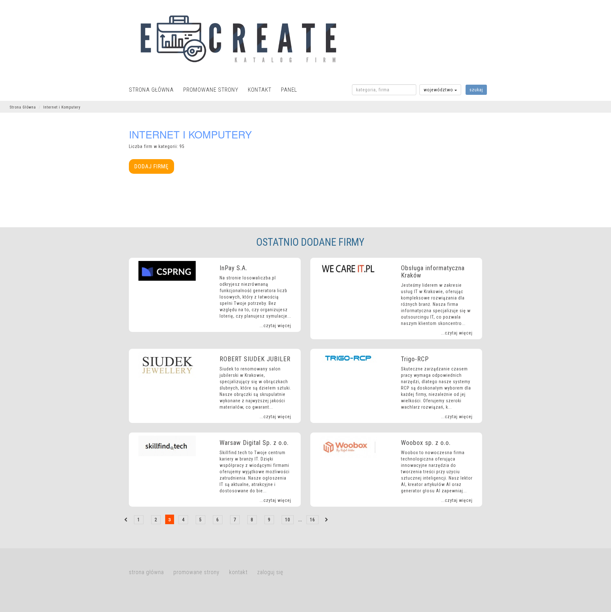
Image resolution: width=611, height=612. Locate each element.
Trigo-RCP (415, 359)
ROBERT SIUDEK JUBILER (255, 359)
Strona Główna (23, 107)
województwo (439, 89)
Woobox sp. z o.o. (426, 443)
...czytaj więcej (275, 325)
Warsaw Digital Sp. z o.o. (254, 443)
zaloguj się (270, 572)
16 (312, 519)
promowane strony (210, 89)
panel (289, 89)
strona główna (151, 89)
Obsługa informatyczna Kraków (433, 271)
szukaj (476, 89)
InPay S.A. (233, 268)
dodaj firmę (151, 166)
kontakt (259, 89)
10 (287, 519)
